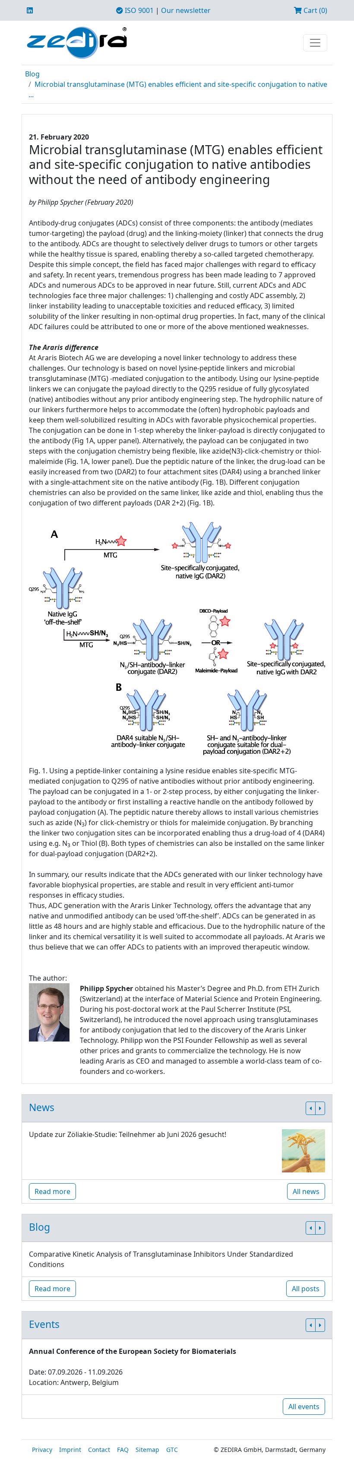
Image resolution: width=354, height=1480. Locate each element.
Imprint (70, 1449)
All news (306, 1191)
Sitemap (147, 1449)
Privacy (42, 1449)
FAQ (123, 1449)
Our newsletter (186, 10)
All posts (305, 1288)
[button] (311, 1108)
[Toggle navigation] (315, 42)
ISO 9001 (138, 10)
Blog (32, 74)
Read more (52, 1191)
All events (303, 1406)
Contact (99, 1449)
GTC (172, 1449)
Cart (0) (314, 10)
